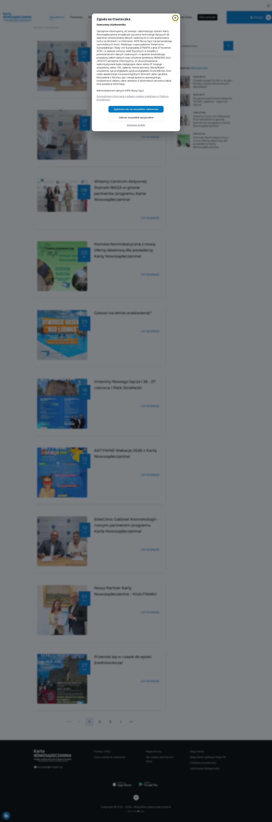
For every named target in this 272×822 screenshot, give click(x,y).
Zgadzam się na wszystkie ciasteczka (136, 109)
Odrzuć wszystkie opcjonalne (136, 117)
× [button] (175, 18)
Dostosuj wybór (136, 125)
